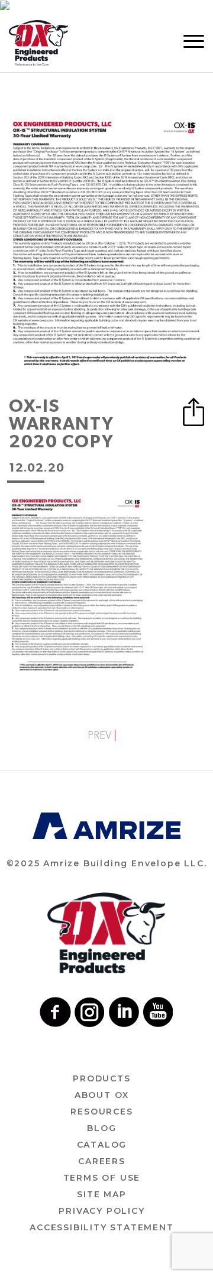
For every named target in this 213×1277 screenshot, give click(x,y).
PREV (100, 735)
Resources (101, 1111)
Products (101, 1078)
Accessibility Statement (101, 1227)
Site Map (101, 1194)
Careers (101, 1161)
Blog (101, 1128)
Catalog (102, 1144)
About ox (102, 1095)
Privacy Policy (101, 1210)
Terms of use (102, 1177)
